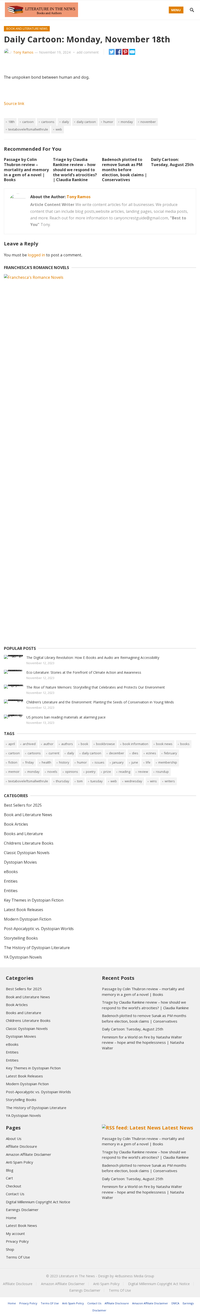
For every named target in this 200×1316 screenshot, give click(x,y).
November (148, 122)
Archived (29, 744)
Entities (11, 881)
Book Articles (16, 824)
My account (15, 1233)
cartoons (47, 122)
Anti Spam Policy (19, 1162)
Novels (52, 771)
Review (143, 771)
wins (153, 781)
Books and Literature (23, 833)
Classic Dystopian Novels (27, 852)
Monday (127, 122)
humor (108, 122)
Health (46, 762)
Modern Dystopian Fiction (27, 919)
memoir (14, 771)
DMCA (175, 1303)
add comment (88, 52)
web (59, 129)
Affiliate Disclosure (21, 1146)
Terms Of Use (18, 1257)
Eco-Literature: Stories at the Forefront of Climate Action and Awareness (83, 672)
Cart (9, 1178)
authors (67, 744)
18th (11, 122)
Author (48, 744)
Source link (14, 103)
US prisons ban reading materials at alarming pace (66, 717)
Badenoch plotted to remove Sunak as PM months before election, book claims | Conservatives (124, 169)
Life (148, 762)
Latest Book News (21, 1225)
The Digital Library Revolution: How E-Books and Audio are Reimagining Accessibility (92, 657)
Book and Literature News (26, 29)
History (64, 762)
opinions (71, 771)
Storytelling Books (21, 938)
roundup (162, 771)
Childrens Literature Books (28, 843)
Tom (80, 781)
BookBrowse (105, 744)
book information (135, 744)
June (134, 762)
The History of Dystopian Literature (37, 947)
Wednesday (133, 781)
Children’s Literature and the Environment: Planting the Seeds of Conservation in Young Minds (100, 702)
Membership (167, 762)
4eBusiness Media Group (134, 1276)
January (118, 762)
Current (54, 753)
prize (107, 771)
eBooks (11, 871)
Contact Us (15, 1193)
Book (84, 744)
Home (11, 1217)
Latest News (177, 1127)
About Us (13, 1138)
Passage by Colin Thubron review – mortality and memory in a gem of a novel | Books (26, 169)
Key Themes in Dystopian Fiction (33, 900)
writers (170, 781)
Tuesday (96, 781)
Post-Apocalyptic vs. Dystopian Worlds (39, 928)
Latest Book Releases (23, 909)
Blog (9, 1170)
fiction (12, 762)
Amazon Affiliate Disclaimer (28, 1154)
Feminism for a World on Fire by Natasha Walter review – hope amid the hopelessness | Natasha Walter (143, 1042)
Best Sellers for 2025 (23, 805)
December (116, 753)
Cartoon (28, 122)
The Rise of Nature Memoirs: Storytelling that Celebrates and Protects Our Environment (95, 687)
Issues (99, 762)
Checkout (13, 1186)
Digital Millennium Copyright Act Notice (38, 1201)
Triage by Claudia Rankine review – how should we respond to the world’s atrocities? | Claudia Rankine (75, 169)
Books (185, 744)
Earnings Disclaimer (22, 1209)
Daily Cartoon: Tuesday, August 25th (172, 162)
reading (124, 771)
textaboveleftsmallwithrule (28, 129)
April (11, 744)
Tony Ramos (23, 52)
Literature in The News (77, 1276)
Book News (164, 744)
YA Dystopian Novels (23, 957)
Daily (65, 122)
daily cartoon (86, 122)
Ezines (151, 753)
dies (135, 753)
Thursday (62, 781)
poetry (91, 771)
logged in (36, 255)
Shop (10, 1249)
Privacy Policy (17, 1241)
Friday (29, 762)
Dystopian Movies (20, 862)
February (170, 753)
